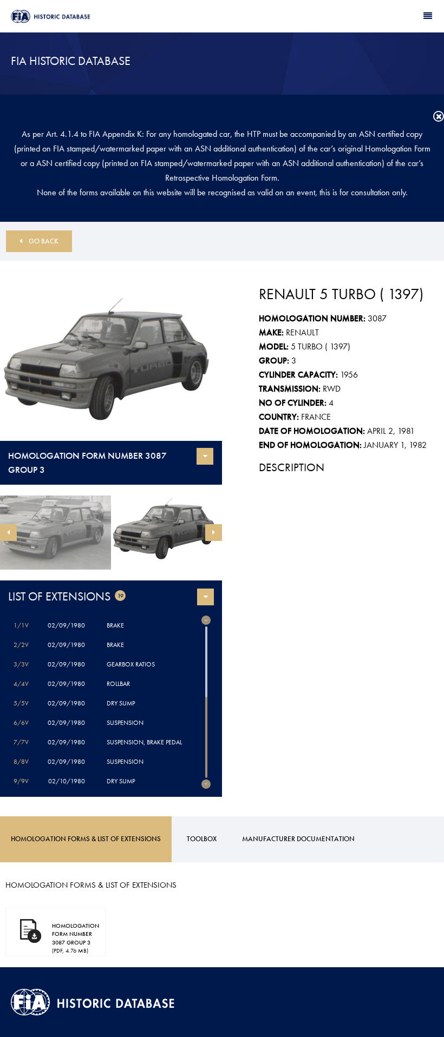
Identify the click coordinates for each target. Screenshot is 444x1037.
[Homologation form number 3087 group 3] (111, 367)
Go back (43, 241)
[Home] (116, 16)
